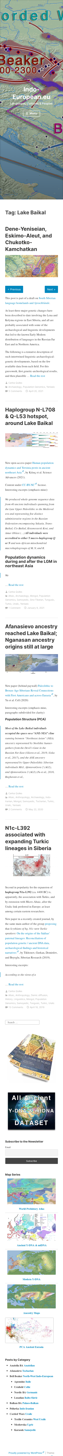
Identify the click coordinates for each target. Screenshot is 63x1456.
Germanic (32, 1392)
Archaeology (15, 386)
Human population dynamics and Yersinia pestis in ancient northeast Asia (29, 467)
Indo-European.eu (31, 93)
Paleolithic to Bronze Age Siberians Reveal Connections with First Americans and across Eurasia (29, 690)
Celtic (27, 1387)
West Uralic (39, 1419)
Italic (28, 1381)
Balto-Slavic (31, 1397)
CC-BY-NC (28, 485)
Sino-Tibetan (36, 599)
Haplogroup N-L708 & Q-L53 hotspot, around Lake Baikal (30, 416)
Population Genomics (34, 386)
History (9, 999)
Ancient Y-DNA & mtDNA (32, 1245)
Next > (51, 289)
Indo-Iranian (27, 1408)
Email (8, 1147)
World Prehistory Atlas (31, 1209)
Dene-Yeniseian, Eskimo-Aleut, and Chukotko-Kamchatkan (28, 239)
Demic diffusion (39, 995)
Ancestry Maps (31, 1313)
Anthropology (23, 797)
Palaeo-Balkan (30, 1403)
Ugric (30, 1424)
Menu (33, 113)
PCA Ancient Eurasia (31, 1347)
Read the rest (38, 376)
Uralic (16, 603)
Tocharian (41, 801)
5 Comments (15, 391)
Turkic (8, 603)
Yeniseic (50, 386)
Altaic (11, 595)
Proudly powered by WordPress (25, 1452)
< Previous (14, 289)
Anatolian (29, 1365)
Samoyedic (23, 599)
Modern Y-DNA (32, 1279)
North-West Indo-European (38, 1376)
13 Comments (16, 1007)
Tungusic (49, 599)
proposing (51, 924)
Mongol (34, 595)
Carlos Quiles (15, 382)
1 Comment (15, 607)
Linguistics (19, 999)
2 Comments (15, 809)
